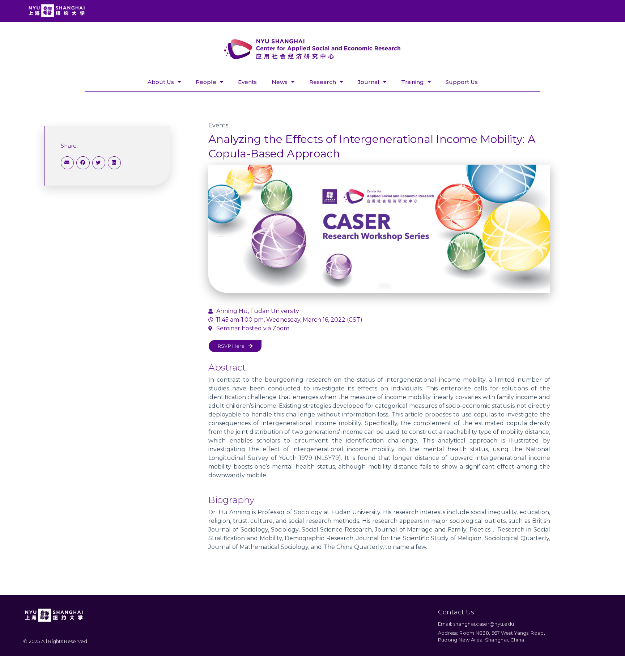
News (280, 82)
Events (247, 82)
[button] (67, 162)
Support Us (462, 82)
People (206, 82)
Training (412, 82)
